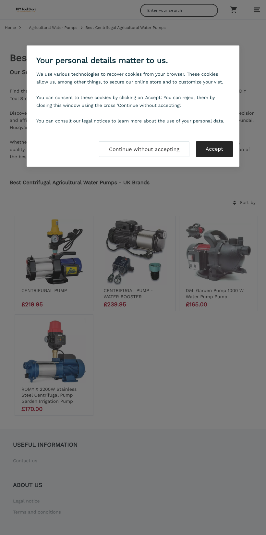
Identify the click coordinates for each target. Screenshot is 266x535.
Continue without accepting (144, 149)
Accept (214, 149)
